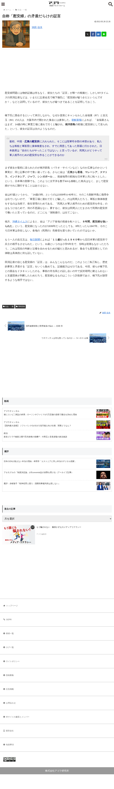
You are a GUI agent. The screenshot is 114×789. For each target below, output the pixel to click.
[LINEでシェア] (103, 34)
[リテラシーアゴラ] (18, 534)
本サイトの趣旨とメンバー (17, 717)
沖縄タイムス (19, 221)
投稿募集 (10, 675)
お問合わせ (11, 703)
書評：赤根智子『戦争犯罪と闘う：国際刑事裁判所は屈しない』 (32, 483)
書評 (6, 451)
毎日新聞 (35, 239)
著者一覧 (10, 633)
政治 (6, 433)
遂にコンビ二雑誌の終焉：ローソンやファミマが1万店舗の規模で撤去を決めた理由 (40, 414)
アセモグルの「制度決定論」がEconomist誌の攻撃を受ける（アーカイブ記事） (38, 472)
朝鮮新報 (77, 120)
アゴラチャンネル (11, 411)
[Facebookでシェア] (93, 34)
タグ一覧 (10, 647)
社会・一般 (9, 306)
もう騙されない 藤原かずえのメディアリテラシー (58, 527)
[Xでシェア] (87, 34)
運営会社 (10, 731)
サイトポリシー (13, 661)
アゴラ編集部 (41, 534)
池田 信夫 (37, 27)
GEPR (9, 619)
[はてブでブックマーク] (98, 34)
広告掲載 (10, 689)
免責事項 (10, 744)
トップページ (12, 606)
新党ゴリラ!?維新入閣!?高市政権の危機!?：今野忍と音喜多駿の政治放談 (35, 437)
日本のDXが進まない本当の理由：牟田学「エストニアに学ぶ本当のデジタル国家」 (40, 461)
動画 (6, 401)
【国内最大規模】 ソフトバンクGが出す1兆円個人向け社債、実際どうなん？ (37, 425)
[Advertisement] (57, 68)
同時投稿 (21, 306)
